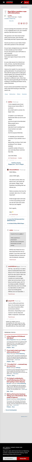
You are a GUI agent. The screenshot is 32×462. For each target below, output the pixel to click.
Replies (9, 347)
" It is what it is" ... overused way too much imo (17, 365)
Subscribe (11, 20)
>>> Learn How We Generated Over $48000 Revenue (15, 219)
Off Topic (24, 339)
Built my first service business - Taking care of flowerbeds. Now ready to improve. (17, 395)
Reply (8, 391)
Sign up (26, 2)
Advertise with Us (24, 7)
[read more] (14, 345)
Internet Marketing (20, 353)
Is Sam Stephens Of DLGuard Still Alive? (16, 337)
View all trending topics (10, 410)
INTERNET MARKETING (9, 18)
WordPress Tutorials (16, 162)
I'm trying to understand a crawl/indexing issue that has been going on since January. (16, 380)
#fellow (18, 94)
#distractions (12, 94)
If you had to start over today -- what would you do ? (16, 351)
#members (24, 94)
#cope (6, 94)
